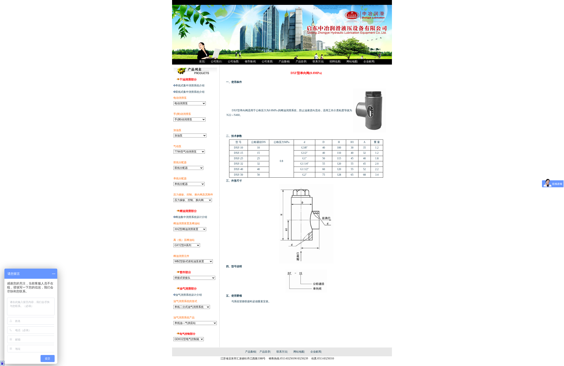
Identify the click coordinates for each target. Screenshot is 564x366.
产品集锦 (250, 351)
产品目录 (265, 351)
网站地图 (298, 351)
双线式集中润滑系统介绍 (189, 91)
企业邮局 (315, 351)
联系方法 (281, 351)
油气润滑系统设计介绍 (188, 294)
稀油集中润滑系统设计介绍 (191, 217)
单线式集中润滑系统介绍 (189, 85)
